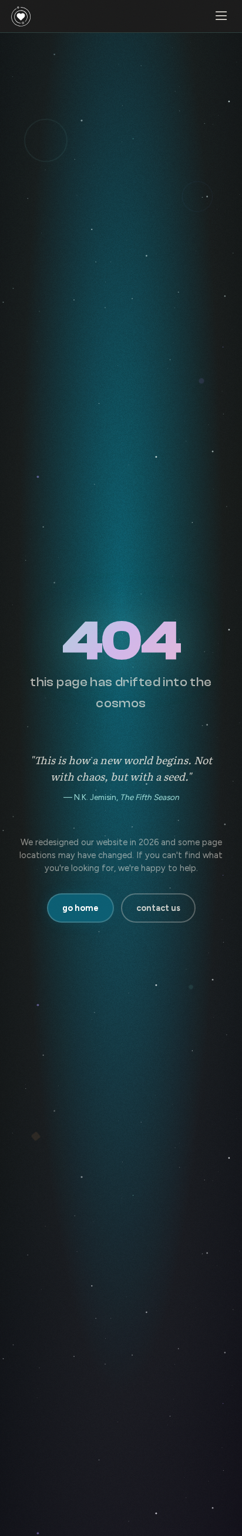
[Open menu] (221, 16)
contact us (158, 908)
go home (80, 908)
